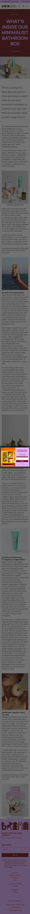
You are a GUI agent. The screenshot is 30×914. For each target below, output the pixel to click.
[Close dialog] (28, 448)
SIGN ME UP (22, 461)
